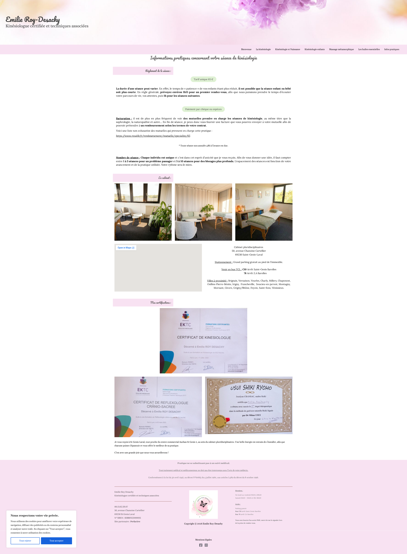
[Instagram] (206, 545)
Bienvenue (246, 49)
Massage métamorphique (341, 49)
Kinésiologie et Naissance (287, 49)
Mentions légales (203, 539)
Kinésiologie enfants (315, 49)
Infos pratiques (391, 49)
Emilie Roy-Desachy (33, 19)
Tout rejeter (25, 540)
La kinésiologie (263, 49)
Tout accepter (56, 540)
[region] (41, 529)
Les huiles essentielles (369, 49)
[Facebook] (201, 545)
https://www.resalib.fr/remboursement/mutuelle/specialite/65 (153, 135)
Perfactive (135, 521)
